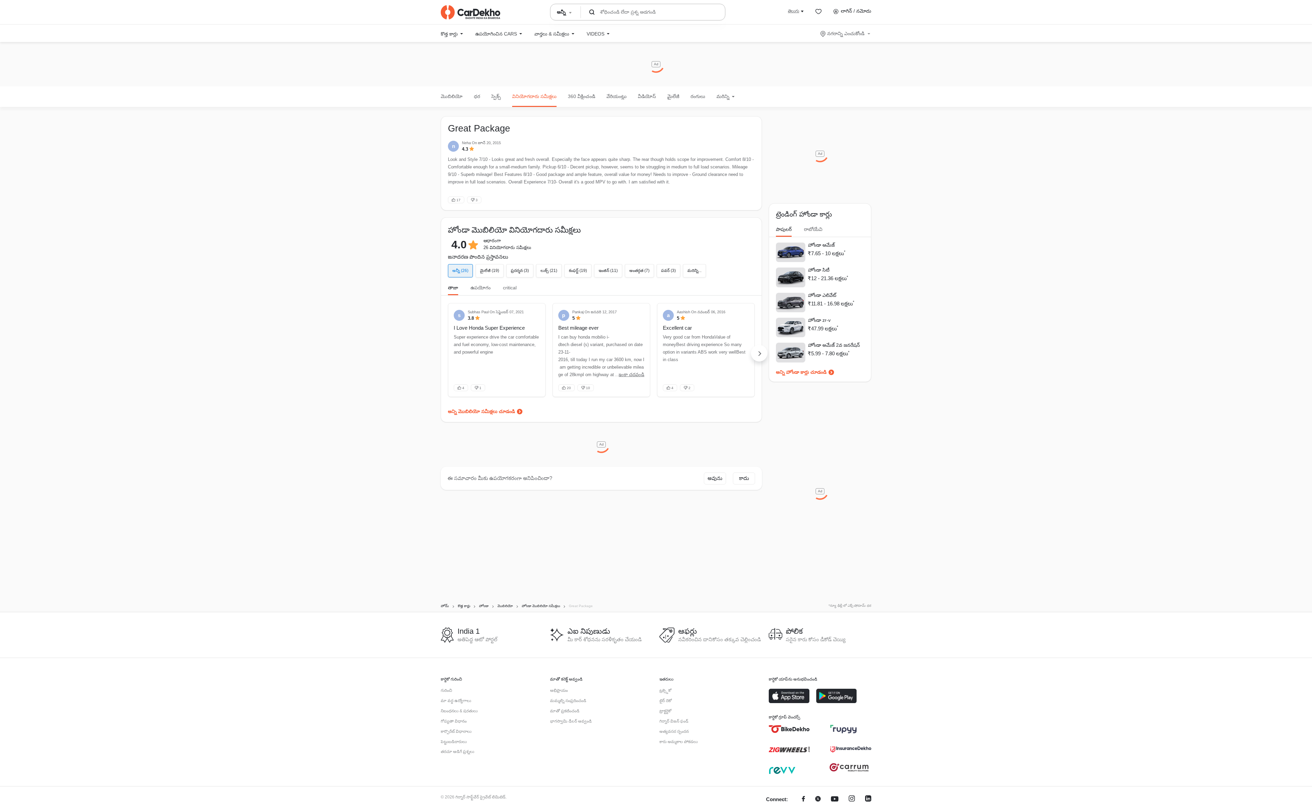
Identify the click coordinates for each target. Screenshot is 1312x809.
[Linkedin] (868, 799)
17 (458, 200)
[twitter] (818, 799)
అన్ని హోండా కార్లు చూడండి (801, 372)
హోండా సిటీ (819, 270)
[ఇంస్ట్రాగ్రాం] (852, 799)
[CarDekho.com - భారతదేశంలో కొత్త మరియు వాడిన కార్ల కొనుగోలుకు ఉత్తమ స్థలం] (470, 12)
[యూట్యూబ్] (834, 799)
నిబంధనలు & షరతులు (459, 711)
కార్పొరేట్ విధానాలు (456, 731)
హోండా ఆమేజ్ (821, 245)
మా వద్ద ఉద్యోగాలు (456, 700)
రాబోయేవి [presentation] (813, 229)
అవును (715, 478)
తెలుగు (793, 11)
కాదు (744, 478)
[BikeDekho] (789, 729)
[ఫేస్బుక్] (803, 799)
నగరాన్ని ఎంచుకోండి (845, 33)
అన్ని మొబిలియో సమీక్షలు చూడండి (481, 411)
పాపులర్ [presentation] (784, 229)
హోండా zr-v (819, 320)
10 (588, 388)
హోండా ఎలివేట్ (822, 295)
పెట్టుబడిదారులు (454, 741)
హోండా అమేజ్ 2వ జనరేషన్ (834, 345)
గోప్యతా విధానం (454, 721)
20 (569, 388)
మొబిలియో (452, 96)
